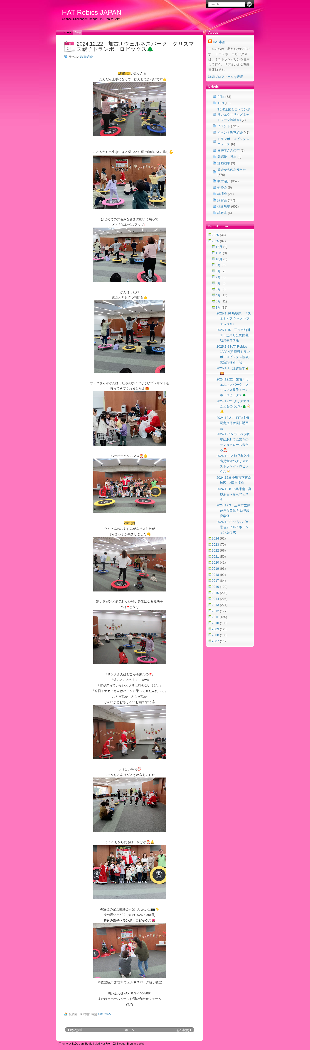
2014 (216, 599)
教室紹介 (86, 57)
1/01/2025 (104, 1014)
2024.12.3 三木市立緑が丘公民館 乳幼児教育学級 (233, 510)
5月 (218, 289)
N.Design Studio (82, 1043)
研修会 (222, 187)
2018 (216, 575)
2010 (216, 623)
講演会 (222, 194)
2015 (216, 593)
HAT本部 (219, 42)
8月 (218, 271)
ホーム (129, 1030)
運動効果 (223, 163)
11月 (219, 253)
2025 (216, 241)
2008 (216, 635)
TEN (220, 103)
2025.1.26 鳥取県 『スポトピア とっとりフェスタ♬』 (234, 319)
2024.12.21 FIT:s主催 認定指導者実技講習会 (233, 423)
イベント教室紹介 (230, 132)
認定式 (222, 213)
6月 (218, 283)
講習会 (222, 200)
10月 (219, 259)
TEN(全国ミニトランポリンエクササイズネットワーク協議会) (233, 115)
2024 (216, 538)
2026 (216, 235)
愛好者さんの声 (228, 150)
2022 (216, 550)
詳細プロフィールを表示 (225, 77)
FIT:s (220, 96)
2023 (216, 544)
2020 (216, 562)
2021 (216, 556)
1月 (218, 307)
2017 (216, 580)
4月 (218, 295)
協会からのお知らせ (231, 169)
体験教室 (223, 206)
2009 (216, 629)
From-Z (110, 1043)
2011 (215, 617)
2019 (216, 568)
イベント (223, 126)
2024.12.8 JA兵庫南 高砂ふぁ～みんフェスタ (234, 494)
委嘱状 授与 (226, 157)
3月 (218, 301)
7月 (218, 277)
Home (67, 32)
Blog (78, 32)
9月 (218, 265)
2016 (216, 587)
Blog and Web (136, 1043)
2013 (216, 605)
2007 (216, 641)
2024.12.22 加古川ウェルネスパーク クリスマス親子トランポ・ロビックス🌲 (135, 46)
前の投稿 (182, 1030)
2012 (216, 611)
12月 (219, 247)
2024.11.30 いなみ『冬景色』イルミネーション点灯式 (233, 527)
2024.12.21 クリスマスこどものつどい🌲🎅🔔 (233, 406)
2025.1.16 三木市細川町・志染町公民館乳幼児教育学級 (233, 335)
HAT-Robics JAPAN (91, 12)
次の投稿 (76, 1030)
